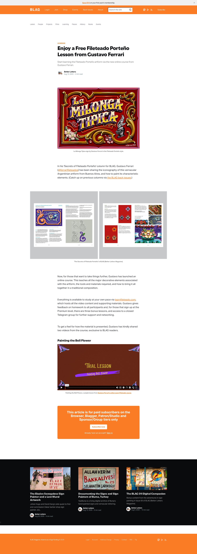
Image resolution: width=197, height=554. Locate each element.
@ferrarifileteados (68, 170)
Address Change (105, 540)
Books (90, 24)
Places (74, 24)
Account (95, 540)
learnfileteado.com (125, 299)
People (40, 24)
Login (47, 10)
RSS (131, 540)
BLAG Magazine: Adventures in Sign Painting (44, 540)
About (100, 10)
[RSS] (151, 9)
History (82, 24)
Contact (124, 540)
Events (75, 10)
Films (57, 24)
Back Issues (88, 10)
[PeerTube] (148, 9)
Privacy (116, 540)
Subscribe (161, 10)
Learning (65, 24)
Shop (65, 10)
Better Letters (70, 72)
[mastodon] (144, 9)
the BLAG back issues (119, 177)
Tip (136, 540)
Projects (49, 24)
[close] (194, 3)
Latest (32, 24)
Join (56, 10)
